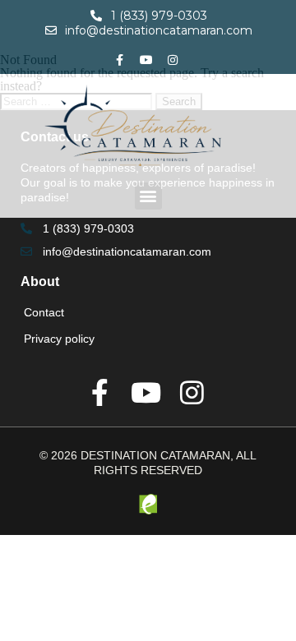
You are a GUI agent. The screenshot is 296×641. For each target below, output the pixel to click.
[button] (148, 196)
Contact (44, 312)
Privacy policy (59, 338)
